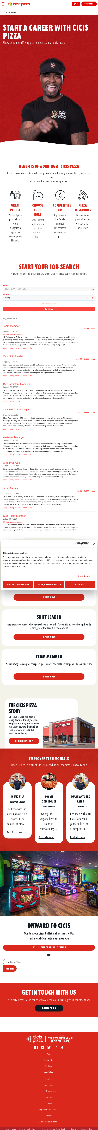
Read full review (14, 832)
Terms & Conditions (48, 1091)
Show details (84, 576)
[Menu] (3, 3)
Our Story (48, 1066)
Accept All (80, 584)
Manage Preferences (48, 584)
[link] (19, 4)
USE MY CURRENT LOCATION (52, 947)
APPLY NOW (49, 597)
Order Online (48, 1072)
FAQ (48, 1054)
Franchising (48, 1097)
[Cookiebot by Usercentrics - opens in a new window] (77, 544)
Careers (48, 1079)
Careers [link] (13, 12)
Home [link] (8, 12)
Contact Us (49, 1008)
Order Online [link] (89, 4)
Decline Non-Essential (18, 584)
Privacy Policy (48, 1085)
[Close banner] (94, 544)
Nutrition (48, 1103)
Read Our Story (24, 741)
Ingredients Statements (48, 1109)
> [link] (77, 4)
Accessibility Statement (48, 1121)
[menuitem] (49, 1055)
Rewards (48, 1115)
